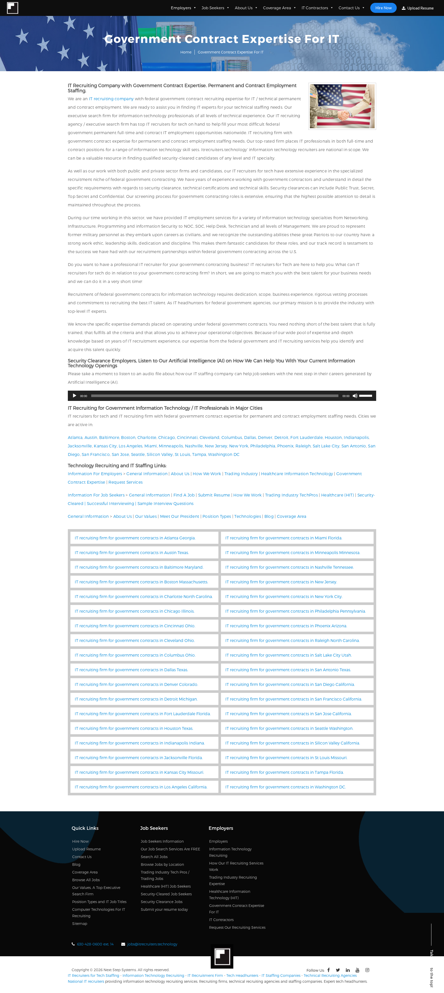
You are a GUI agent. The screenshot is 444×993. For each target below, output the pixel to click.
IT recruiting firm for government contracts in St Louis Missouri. (286, 757)
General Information (147, 473)
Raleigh (303, 445)
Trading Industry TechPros (291, 494)
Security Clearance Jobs (161, 901)
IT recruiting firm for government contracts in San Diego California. (290, 684)
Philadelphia (262, 445)
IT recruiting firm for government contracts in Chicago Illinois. (135, 611)
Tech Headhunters (242, 975)
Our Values (146, 516)
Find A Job (184, 494)
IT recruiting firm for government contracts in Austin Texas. (132, 552)
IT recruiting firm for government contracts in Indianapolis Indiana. (140, 742)
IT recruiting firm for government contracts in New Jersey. (281, 581)
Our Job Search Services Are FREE (170, 849)
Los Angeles (130, 445)
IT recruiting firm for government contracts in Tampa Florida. (284, 772)
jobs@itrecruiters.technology (152, 944)
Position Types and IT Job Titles (99, 901)
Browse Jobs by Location (162, 864)
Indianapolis (356, 437)
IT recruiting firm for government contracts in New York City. (284, 596)
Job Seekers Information (162, 841)
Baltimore (109, 437)
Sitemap (79, 923)
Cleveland (210, 437)
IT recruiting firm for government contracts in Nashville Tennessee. (289, 567)
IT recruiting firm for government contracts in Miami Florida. (283, 537)
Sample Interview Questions (165, 503)
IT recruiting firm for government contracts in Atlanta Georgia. (135, 537)
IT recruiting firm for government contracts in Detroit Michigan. (136, 698)
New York (238, 445)
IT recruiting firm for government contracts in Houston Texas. (134, 728)
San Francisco (96, 454)
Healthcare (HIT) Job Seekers (166, 886)
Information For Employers (95, 473)
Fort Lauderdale (306, 437)
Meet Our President (179, 516)
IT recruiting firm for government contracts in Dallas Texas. (131, 669)
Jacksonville (80, 445)
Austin (91, 437)
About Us (244, 7)
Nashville (194, 445)
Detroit (281, 437)
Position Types (216, 516)
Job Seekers (213, 7)
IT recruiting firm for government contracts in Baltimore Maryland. (139, 567)
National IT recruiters (86, 981)
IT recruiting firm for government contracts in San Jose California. (288, 713)
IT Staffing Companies (281, 975)
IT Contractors (315, 7)
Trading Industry (241, 473)
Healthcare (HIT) (337, 494)
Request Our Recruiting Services (237, 927)
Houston (333, 437)
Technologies (247, 516)
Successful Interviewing (110, 503)
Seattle (138, 454)
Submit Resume (214, 494)
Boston (128, 437)
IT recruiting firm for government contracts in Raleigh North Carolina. (292, 640)
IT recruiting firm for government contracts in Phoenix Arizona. (286, 625)
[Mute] (355, 395)
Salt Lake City (326, 445)
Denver (265, 437)
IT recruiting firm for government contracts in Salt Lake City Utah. (288, 654)
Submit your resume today (164, 909)
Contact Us (349, 7)
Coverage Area (277, 7)
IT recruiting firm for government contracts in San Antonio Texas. (288, 669)
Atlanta (75, 437)
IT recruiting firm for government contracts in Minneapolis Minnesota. (292, 552)
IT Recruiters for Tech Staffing (93, 975)
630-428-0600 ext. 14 (95, 944)
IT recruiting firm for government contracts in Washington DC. (285, 786)
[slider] (366, 395)
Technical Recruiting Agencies (330, 975)
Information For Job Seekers (96, 494)
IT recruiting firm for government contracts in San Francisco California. (293, 698)
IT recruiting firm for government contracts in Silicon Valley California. (292, 742)
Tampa (199, 454)
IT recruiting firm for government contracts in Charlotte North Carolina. (144, 596)
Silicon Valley (160, 454)
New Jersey (216, 445)
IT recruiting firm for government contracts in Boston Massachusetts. (141, 581)
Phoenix (285, 445)
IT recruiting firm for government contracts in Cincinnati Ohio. (135, 625)
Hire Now (383, 7)
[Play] (74, 395)
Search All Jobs (154, 856)
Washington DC (223, 454)
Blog (269, 516)
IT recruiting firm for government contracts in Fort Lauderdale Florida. (143, 713)
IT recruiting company (111, 98)
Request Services (125, 482)
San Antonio (353, 445)
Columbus (231, 437)
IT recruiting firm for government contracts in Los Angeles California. (141, 786)
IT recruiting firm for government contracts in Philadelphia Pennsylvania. (295, 611)
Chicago (166, 437)
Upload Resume (420, 8)
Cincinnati (187, 437)
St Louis (182, 454)
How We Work (207, 473)
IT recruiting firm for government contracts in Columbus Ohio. (135, 654)
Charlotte (146, 437)
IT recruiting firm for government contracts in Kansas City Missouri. (139, 772)
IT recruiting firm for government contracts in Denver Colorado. (136, 684)
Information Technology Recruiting (153, 975)
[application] (222, 396)
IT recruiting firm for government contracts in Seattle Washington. (289, 728)
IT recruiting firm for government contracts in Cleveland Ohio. (135, 640)
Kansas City (105, 445)
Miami (150, 445)
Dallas (250, 437)
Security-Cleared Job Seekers (166, 894)
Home (185, 52)
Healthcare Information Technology (297, 473)
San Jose (120, 454)
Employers (181, 7)
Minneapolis (171, 445)
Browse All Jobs (86, 880)
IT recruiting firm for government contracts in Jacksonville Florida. (139, 757)
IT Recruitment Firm (205, 975)
